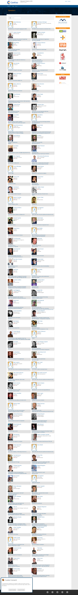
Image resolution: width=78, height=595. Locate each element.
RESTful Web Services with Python (14, 317)
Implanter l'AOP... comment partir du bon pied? (40, 162)
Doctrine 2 (10, 318)
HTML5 (33, 80)
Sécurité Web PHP (35, 286)
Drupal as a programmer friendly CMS (15, 554)
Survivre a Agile (11, 173)
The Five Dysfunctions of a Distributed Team (16, 544)
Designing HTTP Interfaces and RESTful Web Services (41, 131)
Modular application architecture (14, 566)
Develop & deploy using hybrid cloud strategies (40, 554)
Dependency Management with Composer (15, 296)
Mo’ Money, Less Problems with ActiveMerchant (40, 276)
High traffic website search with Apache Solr (16, 503)
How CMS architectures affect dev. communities (40, 308)
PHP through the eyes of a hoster (38, 555)
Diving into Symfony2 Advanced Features (15, 235)
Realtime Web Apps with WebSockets (38, 236)
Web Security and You (36, 143)
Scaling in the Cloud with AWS (37, 142)
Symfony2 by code (35, 359)
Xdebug (9, 143)
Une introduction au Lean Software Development (40, 349)
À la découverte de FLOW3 (36, 410)
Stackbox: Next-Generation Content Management (41, 565)
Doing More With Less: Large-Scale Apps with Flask (17, 277)
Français (68, 1)
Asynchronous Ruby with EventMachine (15, 308)
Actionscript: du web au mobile (13, 390)
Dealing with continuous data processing (39, 421)
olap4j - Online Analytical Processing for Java (16, 358)
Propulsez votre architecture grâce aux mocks (40, 164)
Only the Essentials (12, 589)
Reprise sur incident (11, 267)
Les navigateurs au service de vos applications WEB (17, 473)
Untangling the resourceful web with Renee (15, 307)
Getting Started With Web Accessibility (15, 513)
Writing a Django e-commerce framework (15, 131)
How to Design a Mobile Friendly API (14, 193)
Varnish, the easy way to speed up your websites (40, 153)
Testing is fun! (34, 204)
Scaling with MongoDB (36, 482)
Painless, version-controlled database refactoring (40, 575)
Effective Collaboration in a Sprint (14, 545)
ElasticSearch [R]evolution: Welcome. (14, 40)
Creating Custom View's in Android (38, 400)
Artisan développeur (35, 184)
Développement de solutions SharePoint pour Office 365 (42, 441)
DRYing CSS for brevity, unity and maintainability (40, 266)
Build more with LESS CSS (36, 245)
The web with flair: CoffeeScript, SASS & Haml (16, 379)
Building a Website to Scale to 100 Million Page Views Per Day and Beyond (19, 152)
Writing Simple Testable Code (13, 162)
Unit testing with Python (12, 50)
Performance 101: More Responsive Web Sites (40, 111)
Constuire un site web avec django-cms (15, 80)
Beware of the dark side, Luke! (37, 60)
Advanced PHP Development (37, 62)
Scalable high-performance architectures (39, 534)
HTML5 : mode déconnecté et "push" (38, 472)
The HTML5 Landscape (36, 40)
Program (8, 6)
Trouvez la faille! (11, 60)
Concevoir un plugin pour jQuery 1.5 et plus (15, 411)
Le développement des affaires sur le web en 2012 (17, 400)
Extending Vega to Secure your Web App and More (41, 121)
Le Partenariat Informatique (13, 534)
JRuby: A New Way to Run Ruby (13, 111)
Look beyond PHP (35, 152)
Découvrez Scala (35, 473)
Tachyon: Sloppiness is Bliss (13, 204)
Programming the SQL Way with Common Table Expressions (19, 101)
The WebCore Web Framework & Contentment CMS (41, 28)
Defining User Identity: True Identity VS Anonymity (17, 286)
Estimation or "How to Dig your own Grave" (16, 492)
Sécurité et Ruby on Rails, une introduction (39, 526)
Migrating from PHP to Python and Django (15, 133)
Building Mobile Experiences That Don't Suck (40, 193)
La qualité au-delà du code (13, 266)
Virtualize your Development (37, 503)
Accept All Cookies (21, 589)
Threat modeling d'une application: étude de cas (16, 59)
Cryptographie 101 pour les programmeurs (16, 472)
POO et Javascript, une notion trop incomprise (16, 410)
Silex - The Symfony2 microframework (38, 235)
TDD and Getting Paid (12, 495)
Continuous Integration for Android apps (39, 49)
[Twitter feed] (57, 593)
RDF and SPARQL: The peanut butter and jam (40, 492)
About (16, 6)
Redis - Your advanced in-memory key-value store (17, 298)
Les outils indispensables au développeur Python (16, 523)
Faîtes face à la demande (36, 348)
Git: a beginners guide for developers (38, 432)
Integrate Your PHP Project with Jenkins (39, 513)
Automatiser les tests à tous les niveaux (15, 575)
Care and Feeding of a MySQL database (15, 121)
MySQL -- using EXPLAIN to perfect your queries (16, 122)
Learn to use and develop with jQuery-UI (15, 256)
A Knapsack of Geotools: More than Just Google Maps (17, 39)
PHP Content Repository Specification (38, 358)
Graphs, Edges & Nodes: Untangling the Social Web (17, 276)
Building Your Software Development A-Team (40, 329)
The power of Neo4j (11, 224)
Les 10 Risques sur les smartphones (38, 523)
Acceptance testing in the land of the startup (40, 296)
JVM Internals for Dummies (13, 112)
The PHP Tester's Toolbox (36, 514)
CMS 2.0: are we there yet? (36, 307)
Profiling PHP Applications (12, 142)
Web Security (34, 123)
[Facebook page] (52, 593)
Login (66, 1)
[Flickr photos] (62, 593)
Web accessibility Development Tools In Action (16, 514)
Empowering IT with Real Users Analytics (39, 173)
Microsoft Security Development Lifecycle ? (39, 524)
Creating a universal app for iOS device (15, 504)
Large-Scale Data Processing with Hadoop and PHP (41, 133)
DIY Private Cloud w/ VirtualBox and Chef (39, 576)
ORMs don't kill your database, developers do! (16, 214)
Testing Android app (11, 183)
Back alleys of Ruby (11, 380)
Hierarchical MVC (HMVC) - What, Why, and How (40, 566)
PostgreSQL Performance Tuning (14, 102)
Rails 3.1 (9, 348)
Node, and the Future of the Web (38, 255)
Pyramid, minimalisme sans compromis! (15, 90)
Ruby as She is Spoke (35, 277)
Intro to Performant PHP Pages (13, 461)
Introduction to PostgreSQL (13, 246)
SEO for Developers (35, 90)
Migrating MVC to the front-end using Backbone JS (41, 389)
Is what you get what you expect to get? (39, 463)
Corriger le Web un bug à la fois (13, 327)
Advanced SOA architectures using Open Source (40, 224)
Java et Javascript (35, 183)
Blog (13, 6)
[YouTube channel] (67, 593)
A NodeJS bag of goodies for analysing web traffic (41, 461)
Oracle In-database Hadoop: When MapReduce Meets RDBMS (19, 339)
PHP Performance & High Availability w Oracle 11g (17, 338)
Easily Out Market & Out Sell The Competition (16, 420)
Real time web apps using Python (14, 49)
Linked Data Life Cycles (36, 494)
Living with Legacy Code (12, 494)
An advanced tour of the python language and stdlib (17, 28)
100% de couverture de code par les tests (15, 576)
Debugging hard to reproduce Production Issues (40, 317)
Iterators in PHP (35, 246)
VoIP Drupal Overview (36, 327)
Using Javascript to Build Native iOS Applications (40, 39)
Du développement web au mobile (14, 389)
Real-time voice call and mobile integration (39, 420)
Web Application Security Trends (37, 112)
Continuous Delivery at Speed (37, 298)
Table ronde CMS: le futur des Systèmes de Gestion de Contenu (43, 214)
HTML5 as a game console (13, 431)
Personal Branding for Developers (38, 544)
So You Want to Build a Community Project (39, 369)
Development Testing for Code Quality (15, 70)
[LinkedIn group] (47, 593)
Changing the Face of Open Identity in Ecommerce (17, 287)
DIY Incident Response (36, 122)
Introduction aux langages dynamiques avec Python (17, 524)
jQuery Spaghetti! (35, 101)
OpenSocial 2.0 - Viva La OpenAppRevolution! (40, 70)
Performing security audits (36, 59)
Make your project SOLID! (12, 565)
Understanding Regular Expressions (14, 255)
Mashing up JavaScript (36, 71)
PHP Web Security (35, 287)
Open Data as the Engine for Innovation (15, 441)
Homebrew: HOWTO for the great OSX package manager (42, 431)
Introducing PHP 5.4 (11, 245)
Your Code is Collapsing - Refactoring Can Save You (17, 451)
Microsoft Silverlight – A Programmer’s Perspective (41, 318)
